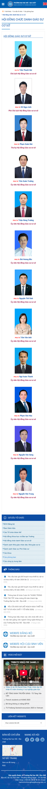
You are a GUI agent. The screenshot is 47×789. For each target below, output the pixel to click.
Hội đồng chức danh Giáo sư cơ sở (14, 15)
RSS (3, 765)
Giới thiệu (8, 11)
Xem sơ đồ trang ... (9, 762)
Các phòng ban (29, 11)
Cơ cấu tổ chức (17, 11)
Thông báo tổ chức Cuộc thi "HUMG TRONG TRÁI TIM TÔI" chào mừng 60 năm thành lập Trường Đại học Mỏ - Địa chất (23, 598)
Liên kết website (17, 716)
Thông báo (14, 569)
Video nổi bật (15, 654)
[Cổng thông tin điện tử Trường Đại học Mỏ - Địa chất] (3, 11)
